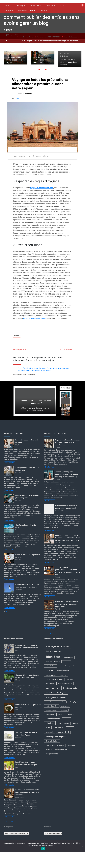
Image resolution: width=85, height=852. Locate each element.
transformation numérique (55, 745)
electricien (70, 679)
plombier (50, 723)
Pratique (21, 5)
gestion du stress (52, 688)
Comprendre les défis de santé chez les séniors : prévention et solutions (27, 792)
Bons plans (35, 5)
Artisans (9, 10)
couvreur (49, 670)
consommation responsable (66, 666)
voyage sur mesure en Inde (41, 188)
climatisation (50, 666)
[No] (82, 846)
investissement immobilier (55, 702)
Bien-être (53, 657)
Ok (43, 849)
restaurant (75, 723)
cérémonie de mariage (63, 670)
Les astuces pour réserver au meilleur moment (42, 62)
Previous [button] (64, 388)
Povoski (26, 408)
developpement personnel (56, 675)
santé (48, 728)
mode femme (65, 706)
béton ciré (66, 662)
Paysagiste (50, 714)
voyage (49, 749)
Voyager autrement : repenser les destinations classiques (15, 59)
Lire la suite (9, 463)
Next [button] (68, 388)
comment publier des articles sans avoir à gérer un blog (42, 20)
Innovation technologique (56, 693)
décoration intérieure (54, 679)
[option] (37, 40)
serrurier (69, 727)
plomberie (67, 718)
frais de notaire (50, 683)
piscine (60, 714)
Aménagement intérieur (57, 646)
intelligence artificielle (56, 697)
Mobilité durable (51, 706)
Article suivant (66, 349)
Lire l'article (49, 467)
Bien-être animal (68, 657)
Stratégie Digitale (52, 741)
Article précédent (20, 349)
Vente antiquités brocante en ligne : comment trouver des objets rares (66, 604)
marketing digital (72, 702)
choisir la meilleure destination (35, 318)
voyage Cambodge (52, 754)
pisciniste (70, 714)
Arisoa (17, 99)
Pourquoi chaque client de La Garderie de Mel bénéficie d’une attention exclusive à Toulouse (36, 400)
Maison (8, 5)
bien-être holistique (53, 662)
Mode (44, 10)
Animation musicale (53, 651)
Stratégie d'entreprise (56, 736)
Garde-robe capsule (65, 683)
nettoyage (64, 710)
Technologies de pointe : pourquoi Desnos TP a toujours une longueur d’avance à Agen (67, 474)
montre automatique (51, 710)
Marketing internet (27, 10)
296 (10, 612)
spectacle (50, 732)
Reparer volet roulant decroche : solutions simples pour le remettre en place (37, 41)
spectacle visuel (63, 732)
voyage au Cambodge (61, 749)
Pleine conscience (53, 719)
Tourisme (50, 5)
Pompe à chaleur (63, 723)
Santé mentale (59, 728)
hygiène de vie (70, 688)
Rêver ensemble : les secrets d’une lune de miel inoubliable (69, 60)
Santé (63, 5)
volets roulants (72, 745)
